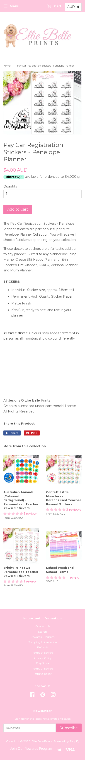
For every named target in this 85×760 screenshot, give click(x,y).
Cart (57, 6)
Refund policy (42, 673)
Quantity (10, 186)
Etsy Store (42, 663)
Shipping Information (42, 642)
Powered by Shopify (66, 741)
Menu (14, 6)
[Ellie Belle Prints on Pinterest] (42, 695)
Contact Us (42, 626)
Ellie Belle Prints (42, 741)
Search (42, 631)
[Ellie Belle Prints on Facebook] (32, 695)
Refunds (42, 647)
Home (6, 65)
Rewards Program (43, 637)
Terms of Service (42, 652)
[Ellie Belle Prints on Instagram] (53, 695)
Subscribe (69, 728)
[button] (13, 514)
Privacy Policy (42, 658)
